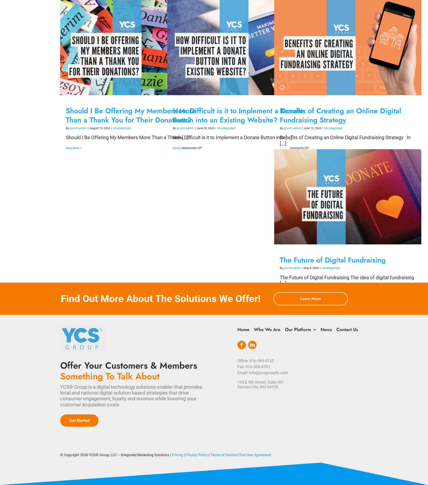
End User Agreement (255, 455)
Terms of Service (223, 455)
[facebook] (241, 345)
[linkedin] (252, 345)
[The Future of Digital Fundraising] (347, 196)
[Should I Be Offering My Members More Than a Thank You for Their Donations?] (133, 47)
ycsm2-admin (78, 128)
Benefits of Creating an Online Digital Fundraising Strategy (343, 47)
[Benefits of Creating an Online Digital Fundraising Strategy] (347, 47)
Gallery (138, 47)
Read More (72, 148)
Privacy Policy (197, 455)
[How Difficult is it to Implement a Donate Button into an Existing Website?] (240, 47)
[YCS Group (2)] (82, 328)
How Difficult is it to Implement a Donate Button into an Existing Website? (236, 47)
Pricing (177, 455)
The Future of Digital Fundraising (343, 196)
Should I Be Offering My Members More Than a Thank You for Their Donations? (129, 47)
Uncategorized (122, 128)
